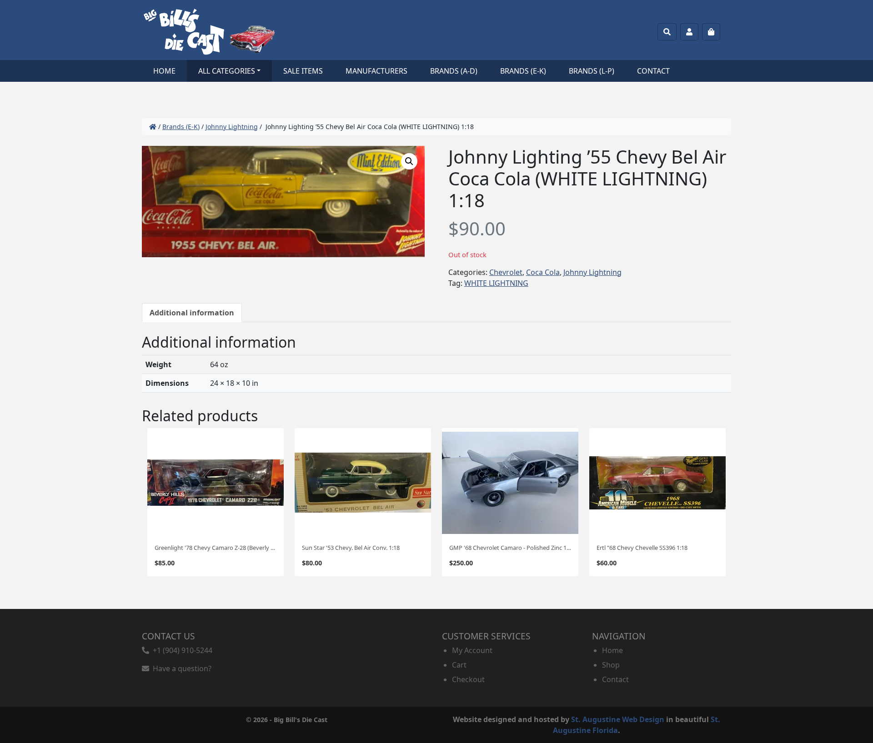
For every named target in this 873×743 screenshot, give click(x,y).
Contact (653, 71)
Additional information (192, 313)
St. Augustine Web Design (617, 719)
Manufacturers (376, 71)
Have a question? (180, 668)
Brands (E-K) (523, 71)
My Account (472, 650)
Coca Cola (543, 272)
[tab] (192, 312)
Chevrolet (505, 272)
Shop (611, 665)
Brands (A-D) (453, 71)
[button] (409, 161)
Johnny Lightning (232, 126)
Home (164, 71)
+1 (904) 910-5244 (180, 650)
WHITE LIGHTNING (496, 283)
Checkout (468, 679)
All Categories (226, 71)
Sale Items (303, 71)
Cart (459, 665)
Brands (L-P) (591, 71)
